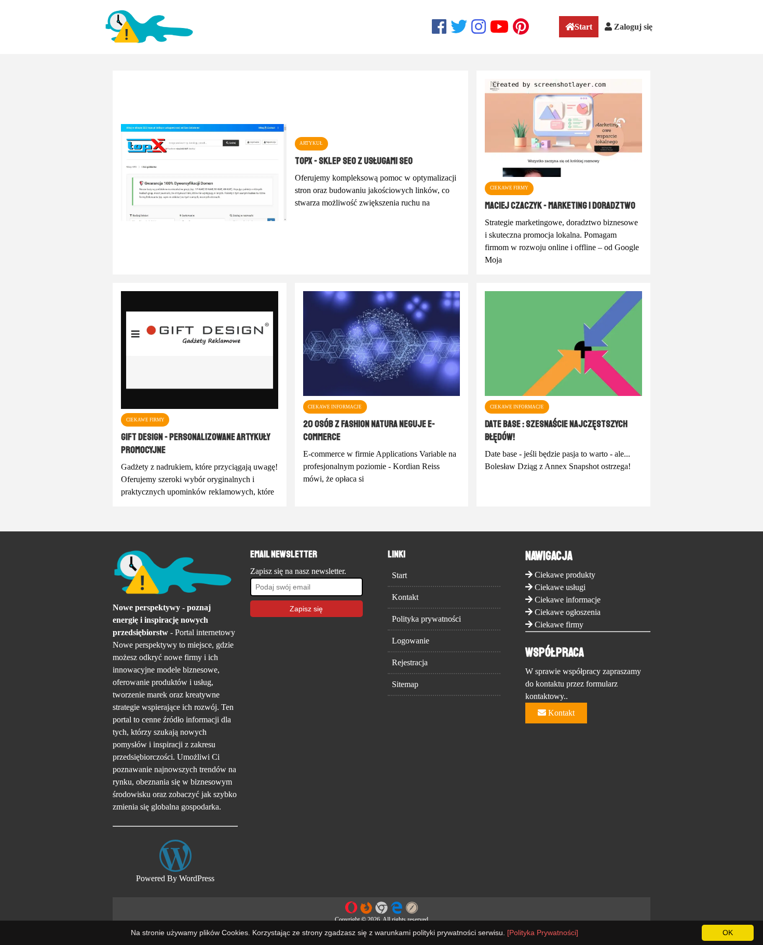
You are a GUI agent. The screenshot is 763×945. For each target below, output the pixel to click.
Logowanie (410, 640)
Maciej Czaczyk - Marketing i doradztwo (560, 205)
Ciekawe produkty (565, 574)
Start (583, 26)
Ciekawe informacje (568, 599)
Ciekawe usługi (560, 587)
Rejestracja (410, 662)
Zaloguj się (632, 26)
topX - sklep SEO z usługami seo (354, 161)
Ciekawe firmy (559, 624)
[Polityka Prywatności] (542, 932)
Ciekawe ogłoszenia (568, 612)
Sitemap (405, 684)
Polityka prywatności (426, 618)
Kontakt (405, 597)
